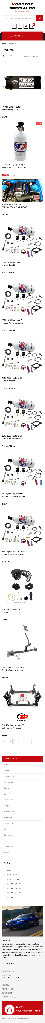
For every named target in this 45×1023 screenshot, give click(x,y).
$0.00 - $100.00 (13, 875)
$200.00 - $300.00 (14, 884)
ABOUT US (5, 985)
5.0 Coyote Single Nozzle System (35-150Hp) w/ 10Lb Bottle (13, 496)
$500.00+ (10, 897)
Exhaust (7, 794)
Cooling (6, 771)
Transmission (9, 847)
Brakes (6, 765)
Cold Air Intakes (9, 823)
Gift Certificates (10, 812)
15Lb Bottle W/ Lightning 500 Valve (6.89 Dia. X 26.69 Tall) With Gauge (14, 167)
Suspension (8, 835)
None (9, 870)
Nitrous (6, 829)
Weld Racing (6, 975)
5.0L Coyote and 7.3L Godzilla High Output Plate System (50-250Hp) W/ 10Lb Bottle (14, 554)
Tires (6, 841)
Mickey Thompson (8, 971)
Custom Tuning (9, 776)
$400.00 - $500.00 (14, 893)
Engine (6, 788)
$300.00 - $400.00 (14, 888)
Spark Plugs (8, 817)
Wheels (6, 853)
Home (4, 44)
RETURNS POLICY (8, 993)
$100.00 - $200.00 (14, 879)
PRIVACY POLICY (8, 989)
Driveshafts (8, 782)
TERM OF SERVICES (9, 997)
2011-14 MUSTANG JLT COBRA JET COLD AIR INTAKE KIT (14, 207)
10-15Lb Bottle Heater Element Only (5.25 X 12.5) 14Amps (13, 110)
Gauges (6, 806)
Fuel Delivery (8, 800)
